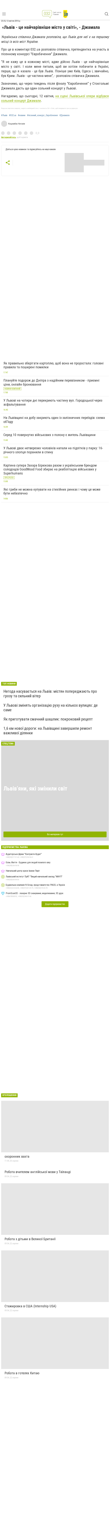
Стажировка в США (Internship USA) (30, 1306)
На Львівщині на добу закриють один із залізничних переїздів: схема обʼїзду (54, 420)
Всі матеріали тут (55, 834)
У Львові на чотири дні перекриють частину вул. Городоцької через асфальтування (52, 402)
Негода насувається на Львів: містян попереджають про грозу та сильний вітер (50, 693)
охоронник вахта (17, 1156)
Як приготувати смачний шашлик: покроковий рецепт (48, 719)
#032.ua (12, 115)
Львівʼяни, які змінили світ (35, 788)
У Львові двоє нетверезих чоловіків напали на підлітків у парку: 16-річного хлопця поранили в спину (53, 450)
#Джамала (64, 115)
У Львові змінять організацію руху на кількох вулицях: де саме (50, 707)
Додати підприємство (55, 904)
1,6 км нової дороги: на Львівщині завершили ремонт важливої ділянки (47, 730)
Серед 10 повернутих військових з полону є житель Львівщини (49, 435)
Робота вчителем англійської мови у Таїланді (38, 1172)
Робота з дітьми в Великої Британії (30, 1239)
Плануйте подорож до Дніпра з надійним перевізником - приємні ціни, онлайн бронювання (51, 382)
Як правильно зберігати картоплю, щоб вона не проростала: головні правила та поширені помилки (53, 365)
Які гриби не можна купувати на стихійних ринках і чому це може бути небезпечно (51, 491)
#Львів (4, 115)
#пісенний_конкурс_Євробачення (42, 115)
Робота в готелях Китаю (22, 1373)
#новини (21, 115)
